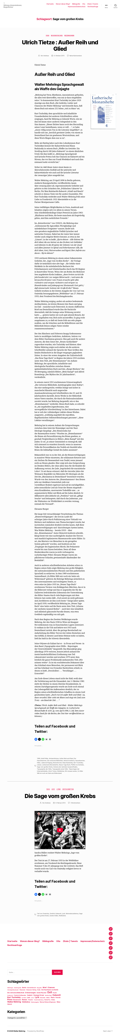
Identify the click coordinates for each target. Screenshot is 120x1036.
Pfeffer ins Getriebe (77, 765)
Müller (48, 997)
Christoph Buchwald (12, 990)
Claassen (22, 990)
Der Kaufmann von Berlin (49, 990)
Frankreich (10, 995)
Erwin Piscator (41, 993)
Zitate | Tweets (92, 4)
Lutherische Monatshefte (50, 765)
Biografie (39, 987)
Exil (49, 992)
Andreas (46, 56)
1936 (47, 35)
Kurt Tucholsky (78, 763)
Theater (30, 999)
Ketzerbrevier (57, 763)
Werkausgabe (35, 1002)
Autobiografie (17, 987)
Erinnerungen (30, 993)
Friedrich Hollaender (20, 995)
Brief (45, 987)
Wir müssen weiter (71, 771)
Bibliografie (76, 4)
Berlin (24, 987)
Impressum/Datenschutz (76, 6)
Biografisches (57, 35)
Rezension (17, 1000)
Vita (83, 4)
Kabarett (58, 913)
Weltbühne (60, 771)
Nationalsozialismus (72, 913)
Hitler (38, 763)
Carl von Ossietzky (43, 913)
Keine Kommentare (76, 56)
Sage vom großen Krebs (45, 767)
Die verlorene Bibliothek (55, 760)
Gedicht (52, 913)
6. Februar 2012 (61, 803)
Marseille (42, 997)
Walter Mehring (14, 1002)
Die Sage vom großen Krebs (60, 796)
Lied (28, 997)
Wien (58, 1002)
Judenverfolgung (46, 763)
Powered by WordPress (35, 1031)
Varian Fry (47, 999)
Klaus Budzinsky (68, 763)
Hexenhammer (80, 760)
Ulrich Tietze (52, 771)
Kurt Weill (24, 997)
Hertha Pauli (48, 995)
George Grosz (38, 995)
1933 (48, 789)
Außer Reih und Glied (66, 758)
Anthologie (10, 987)
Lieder (32, 997)
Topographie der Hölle (44, 769)
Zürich (9, 1004)
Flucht (55, 993)
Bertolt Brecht (31, 987)
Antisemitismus (54, 758)
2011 (53, 789)
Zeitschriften (68, 789)
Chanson (51, 988)
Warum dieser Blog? (63, 4)
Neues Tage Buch (64, 765)
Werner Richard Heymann (48, 1002)
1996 (38, 758)
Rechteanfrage (93, 6)
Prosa (9, 999)
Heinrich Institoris (69, 760)
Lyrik (59, 789)
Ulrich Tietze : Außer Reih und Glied (60, 45)
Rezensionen (69, 35)
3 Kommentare (75, 803)
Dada (38, 990)
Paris (53, 997)
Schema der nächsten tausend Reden (65, 767)
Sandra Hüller (54, 916)
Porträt (58, 997)
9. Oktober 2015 (59, 56)
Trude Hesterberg (38, 999)
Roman (24, 1000)
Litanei (39, 765)
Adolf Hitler (44, 758)
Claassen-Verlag (31, 990)
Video (53, 999)
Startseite (50, 4)
